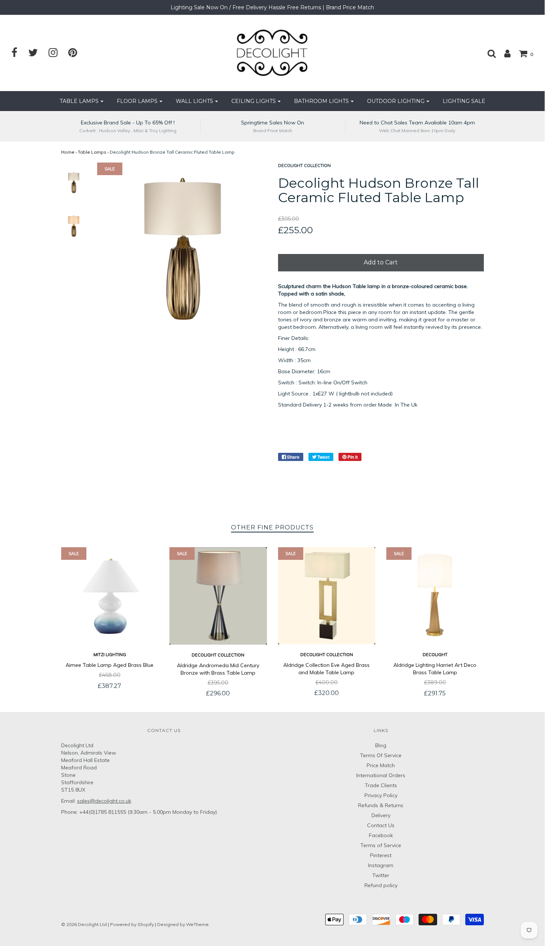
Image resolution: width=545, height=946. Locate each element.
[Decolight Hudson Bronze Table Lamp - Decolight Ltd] (73, 182)
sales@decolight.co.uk (104, 801)
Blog (380, 745)
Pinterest (381, 855)
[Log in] (504, 53)
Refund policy (380, 885)
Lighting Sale (464, 101)
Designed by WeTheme (183, 924)
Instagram (380, 865)
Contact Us (380, 825)
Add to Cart (381, 262)
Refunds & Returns (380, 805)
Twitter (380, 875)
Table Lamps (92, 152)
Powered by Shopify (132, 924)
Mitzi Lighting (109, 654)
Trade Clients (381, 785)
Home (68, 152)
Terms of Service (380, 845)
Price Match (381, 765)
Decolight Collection (218, 655)
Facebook (381, 835)
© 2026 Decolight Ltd (84, 924)
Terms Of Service (381, 755)
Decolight (435, 654)
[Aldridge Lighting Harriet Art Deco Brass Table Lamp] (435, 596)
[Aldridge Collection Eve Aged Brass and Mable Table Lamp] (327, 595)
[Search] (488, 53)
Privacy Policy (380, 795)
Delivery (380, 815)
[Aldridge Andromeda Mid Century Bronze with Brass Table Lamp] (218, 596)
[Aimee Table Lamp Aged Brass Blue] (110, 596)
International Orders (380, 775)
